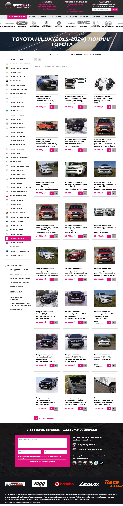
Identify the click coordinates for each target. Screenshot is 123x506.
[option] (6, 24)
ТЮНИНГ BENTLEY (17, 77)
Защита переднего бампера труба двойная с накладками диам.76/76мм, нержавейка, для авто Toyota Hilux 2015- (105, 229)
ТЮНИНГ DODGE (6, 26)
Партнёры (84, 17)
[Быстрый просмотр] (56, 107)
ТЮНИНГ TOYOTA (17, 238)
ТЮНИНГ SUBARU (17, 221)
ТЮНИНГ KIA (15, 153)
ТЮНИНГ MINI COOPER (19, 191)
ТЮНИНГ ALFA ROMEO (19, 68)
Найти (114, 9)
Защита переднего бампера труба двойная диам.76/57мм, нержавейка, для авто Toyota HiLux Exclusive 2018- (47, 229)
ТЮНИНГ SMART (16, 230)
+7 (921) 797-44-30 (46, 5)
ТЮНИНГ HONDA (67, 26)
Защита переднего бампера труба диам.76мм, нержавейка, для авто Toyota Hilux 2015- (76, 272)
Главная (53, 55)
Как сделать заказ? (19, 270)
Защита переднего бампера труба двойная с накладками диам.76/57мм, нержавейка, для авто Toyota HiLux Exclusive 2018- (76, 229)
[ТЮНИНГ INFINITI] (117, 23)
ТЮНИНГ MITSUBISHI (18, 196)
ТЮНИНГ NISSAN (17, 200)
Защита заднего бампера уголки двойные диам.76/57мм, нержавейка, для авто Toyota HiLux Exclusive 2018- (46, 143)
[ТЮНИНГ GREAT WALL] (80, 23)
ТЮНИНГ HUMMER (17, 145)
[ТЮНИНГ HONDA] (68, 23)
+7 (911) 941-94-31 (74, 5)
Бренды (32, 17)
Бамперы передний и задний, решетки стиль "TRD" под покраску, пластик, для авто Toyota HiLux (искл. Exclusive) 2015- (76, 99)
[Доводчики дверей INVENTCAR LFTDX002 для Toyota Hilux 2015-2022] (105, 83)
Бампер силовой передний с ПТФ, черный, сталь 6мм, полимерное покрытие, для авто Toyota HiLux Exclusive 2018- (46, 99)
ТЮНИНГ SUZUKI (16, 243)
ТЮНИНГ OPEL (16, 204)
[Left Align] (35, 59)
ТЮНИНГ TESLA (16, 247)
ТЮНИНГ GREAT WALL (80, 26)
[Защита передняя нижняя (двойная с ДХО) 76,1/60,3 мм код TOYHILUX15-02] (105, 298)
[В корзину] (51, 107)
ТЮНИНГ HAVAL (92, 26)
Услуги (43, 17)
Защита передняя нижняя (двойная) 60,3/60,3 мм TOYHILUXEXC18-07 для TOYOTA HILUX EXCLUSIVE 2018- (46, 358)
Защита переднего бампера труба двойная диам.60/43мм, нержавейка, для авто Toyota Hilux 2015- (76, 186)
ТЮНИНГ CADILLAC (17, 85)
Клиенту (97, 17)
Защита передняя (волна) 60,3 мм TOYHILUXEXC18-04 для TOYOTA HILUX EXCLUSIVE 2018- (46, 315)
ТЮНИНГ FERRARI (18, 26)
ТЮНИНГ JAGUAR (17, 149)
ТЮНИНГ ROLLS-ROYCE (19, 217)
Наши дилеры (16, 309)
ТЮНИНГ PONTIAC (17, 209)
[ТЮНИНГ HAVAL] (92, 23)
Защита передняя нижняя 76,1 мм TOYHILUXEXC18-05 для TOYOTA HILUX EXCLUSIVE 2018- (46, 401)
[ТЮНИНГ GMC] (55, 22)
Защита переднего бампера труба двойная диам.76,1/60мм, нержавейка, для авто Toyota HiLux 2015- (105, 186)
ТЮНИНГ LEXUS (16, 170)
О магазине (71, 17)
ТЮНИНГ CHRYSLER (18, 94)
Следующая (48, 418)
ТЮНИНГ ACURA (16, 60)
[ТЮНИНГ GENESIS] (43, 23)
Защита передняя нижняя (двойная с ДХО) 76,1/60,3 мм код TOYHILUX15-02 (104, 315)
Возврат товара (17, 287)
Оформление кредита (20, 278)
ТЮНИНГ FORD (16, 98)
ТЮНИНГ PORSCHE (17, 213)
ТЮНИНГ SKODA (16, 234)
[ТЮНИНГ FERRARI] (18, 23)
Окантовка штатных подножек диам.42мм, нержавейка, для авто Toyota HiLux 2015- (104, 401)
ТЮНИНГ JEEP (15, 162)
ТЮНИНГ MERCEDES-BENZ (20, 187)
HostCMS (36, 502)
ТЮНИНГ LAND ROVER (19, 157)
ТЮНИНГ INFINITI (117, 26)
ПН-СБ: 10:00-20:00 (74, 11)
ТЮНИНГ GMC (55, 26)
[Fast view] (109, 322)
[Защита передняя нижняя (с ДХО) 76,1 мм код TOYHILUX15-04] (105, 341)
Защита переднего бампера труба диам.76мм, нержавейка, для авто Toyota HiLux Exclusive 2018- (105, 272)
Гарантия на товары (19, 282)
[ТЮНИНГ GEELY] (31, 23)
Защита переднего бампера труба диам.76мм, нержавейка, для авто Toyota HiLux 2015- (47, 272)
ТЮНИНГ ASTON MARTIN (20, 64)
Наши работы (56, 17)
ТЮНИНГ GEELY (31, 26)
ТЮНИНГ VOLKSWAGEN (19, 251)
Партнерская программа (16, 298)
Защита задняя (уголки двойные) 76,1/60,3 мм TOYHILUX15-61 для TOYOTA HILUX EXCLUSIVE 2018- (75, 143)
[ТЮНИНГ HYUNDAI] (105, 23)
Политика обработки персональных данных (20, 304)
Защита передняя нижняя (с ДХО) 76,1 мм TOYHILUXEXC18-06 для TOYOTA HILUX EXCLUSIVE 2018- (75, 358)
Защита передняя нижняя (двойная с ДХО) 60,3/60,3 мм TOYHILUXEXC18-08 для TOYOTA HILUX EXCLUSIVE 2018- (75, 315)
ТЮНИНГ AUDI (15, 72)
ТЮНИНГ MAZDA (16, 183)
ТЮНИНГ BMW (15, 81)
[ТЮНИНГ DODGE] (6, 23)
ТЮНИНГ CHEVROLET (18, 89)
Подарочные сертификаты (16, 292)
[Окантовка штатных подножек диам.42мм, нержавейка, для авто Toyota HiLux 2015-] (105, 384)
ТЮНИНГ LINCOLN (17, 175)
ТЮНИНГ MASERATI (18, 179)
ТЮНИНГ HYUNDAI (105, 26)
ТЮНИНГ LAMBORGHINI (19, 166)
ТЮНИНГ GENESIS (43, 26)
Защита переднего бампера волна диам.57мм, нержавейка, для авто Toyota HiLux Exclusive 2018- (105, 143)
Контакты (109, 17)
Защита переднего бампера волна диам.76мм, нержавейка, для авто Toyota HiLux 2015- (47, 186)
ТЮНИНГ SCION (16, 226)
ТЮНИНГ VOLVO (16, 255)
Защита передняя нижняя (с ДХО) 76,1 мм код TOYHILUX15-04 (104, 357)
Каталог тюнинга (17, 17)
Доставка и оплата (18, 274)
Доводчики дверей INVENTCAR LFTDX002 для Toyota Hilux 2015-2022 (103, 99)
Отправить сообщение (42, 462)
